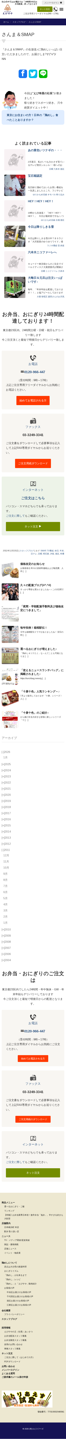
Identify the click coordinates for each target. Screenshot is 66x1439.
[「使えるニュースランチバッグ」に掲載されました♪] (10, 676)
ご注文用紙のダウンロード (33, 1119)
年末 (62, 551)
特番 (62, 554)
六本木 (57, 169)
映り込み (60, 194)
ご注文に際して (15, 515)
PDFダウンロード (12, 1361)
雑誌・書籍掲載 (11, 1244)
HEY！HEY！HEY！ (41, 201)
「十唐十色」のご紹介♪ (34, 712)
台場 (58, 220)
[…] (24, 571)
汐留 (52, 554)
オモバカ (52, 194)
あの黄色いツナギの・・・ (45, 150)
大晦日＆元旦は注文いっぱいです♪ (45, 280)
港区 (62, 169)
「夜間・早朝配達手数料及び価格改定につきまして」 (42, 608)
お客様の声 (9, 1288)
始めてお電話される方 (33, 400)
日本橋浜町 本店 (11, 1227)
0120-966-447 (34, 372)
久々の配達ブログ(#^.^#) (35, 585)
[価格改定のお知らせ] (10, 570)
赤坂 (62, 245)
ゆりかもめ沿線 (40, 194)
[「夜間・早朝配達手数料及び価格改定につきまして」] (10, 613)
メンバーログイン (51, 3)
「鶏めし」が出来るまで (15, 1275)
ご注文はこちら (33, 498)
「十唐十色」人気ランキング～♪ (40, 691)
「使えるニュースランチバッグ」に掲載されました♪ (42, 672)
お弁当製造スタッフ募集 (15, 1340)
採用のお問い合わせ (13, 1344)
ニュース (6, 1236)
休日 (57, 551)
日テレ (34, 554)
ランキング (9, 1211)
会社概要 (6, 1310)
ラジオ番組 (52, 245)
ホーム (6, 22)
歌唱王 (44, 296)
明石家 (46, 554)
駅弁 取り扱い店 (11, 1231)
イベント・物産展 (12, 1253)
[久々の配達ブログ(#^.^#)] (10, 591)
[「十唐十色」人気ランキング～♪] (10, 698)
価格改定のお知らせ (32, 563)
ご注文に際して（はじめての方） (19, 1357)
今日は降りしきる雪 (41, 226)
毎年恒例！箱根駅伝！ (33, 627)
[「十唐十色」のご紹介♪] (10, 719)
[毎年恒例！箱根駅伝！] (10, 634)
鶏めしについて (9, 1262)
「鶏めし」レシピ (12, 1279)
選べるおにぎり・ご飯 (14, 1206)
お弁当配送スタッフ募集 (15, 1336)
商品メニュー (8, 1202)
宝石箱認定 (35, 175)
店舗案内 (6, 1223)
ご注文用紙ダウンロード (33, 463)
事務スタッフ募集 (12, 1348)
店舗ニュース (10, 1248)
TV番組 (50, 551)
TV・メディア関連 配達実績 (17, 1240)
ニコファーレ (52, 271)
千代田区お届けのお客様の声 (20, 1296)
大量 (39, 296)
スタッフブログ (19, 22)
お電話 (33, 364)
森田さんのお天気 (56, 296)
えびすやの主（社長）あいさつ (18, 1331)
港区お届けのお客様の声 (18, 1301)
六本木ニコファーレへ (42, 252)
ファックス (33, 427)
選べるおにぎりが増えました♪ (38, 648)
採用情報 (6, 1327)
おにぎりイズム (11, 1271)
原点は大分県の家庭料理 (15, 1267)
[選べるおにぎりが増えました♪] (10, 655)
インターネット (33, 490)
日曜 (51, 169)
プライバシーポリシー (14, 1314)
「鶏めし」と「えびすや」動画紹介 (20, 1284)
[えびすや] (8, 9)
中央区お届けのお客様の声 (19, 1292)
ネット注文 (45, 9)
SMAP (43, 551)
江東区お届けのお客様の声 (19, 1305)
